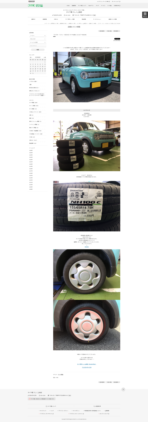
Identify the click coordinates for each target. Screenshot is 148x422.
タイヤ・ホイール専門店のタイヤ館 (51, 23)
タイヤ (97, 5)
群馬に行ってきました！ (34, 91)
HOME (68, 5)
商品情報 (84, 19)
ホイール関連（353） (34, 105)
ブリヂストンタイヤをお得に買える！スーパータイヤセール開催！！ (37, 94)
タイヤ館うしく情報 (69, 19)
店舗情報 (45, 19)
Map (94, 15)
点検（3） (31, 115)
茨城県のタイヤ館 (71, 23)
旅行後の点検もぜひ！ (34, 87)
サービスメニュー (97, 19)
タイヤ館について (82, 5)
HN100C (87, 247)
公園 (30, 84)
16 (30, 68)
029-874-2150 (58, 15)
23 (30, 71)
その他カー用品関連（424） (35, 130)
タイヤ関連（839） (33, 102)
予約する (145, 16)
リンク (52, 410)
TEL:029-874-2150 (86, 367)
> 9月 (44, 57)
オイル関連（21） (33, 109)
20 (40, 68)
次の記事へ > (116, 31)
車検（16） (31, 118)
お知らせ (56, 19)
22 (44, 68)
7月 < (31, 57)
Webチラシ (91, 5)
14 (42, 66)
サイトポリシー (76, 410)
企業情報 (107, 410)
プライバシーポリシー (63, 410)
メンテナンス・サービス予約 (103, 1)
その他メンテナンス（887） (35, 112)
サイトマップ (43, 410)
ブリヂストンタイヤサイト (46, 413)
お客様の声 (116, 5)
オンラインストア (115, 1)
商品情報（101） (33, 143)
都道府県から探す (63, 23)
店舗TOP (33, 19)
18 (35, 68)
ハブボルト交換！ (33, 81)
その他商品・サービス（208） (36, 134)
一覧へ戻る (109, 31)
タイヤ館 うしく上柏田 (74, 12)
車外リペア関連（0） (34, 127)
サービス (103, 5)
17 (33, 68)
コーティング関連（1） (34, 124)
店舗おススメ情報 (113, 19)
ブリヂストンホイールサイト (75, 413)
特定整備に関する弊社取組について (92, 410)
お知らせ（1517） (33, 140)
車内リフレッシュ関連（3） (35, 121)
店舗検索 (74, 5)
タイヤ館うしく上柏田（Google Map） (86, 364)
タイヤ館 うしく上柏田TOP (82, 23)
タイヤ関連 (60, 374)
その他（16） (32, 137)
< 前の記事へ (102, 31)
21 (42, 68)
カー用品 (110, 5)
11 (35, 66)
